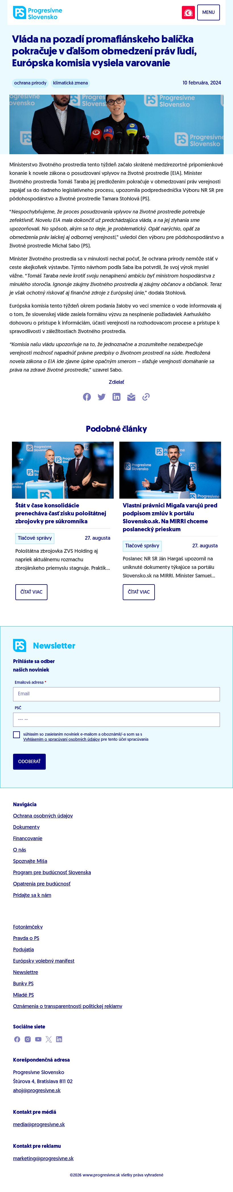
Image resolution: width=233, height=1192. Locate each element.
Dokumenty (26, 827)
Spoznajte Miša (30, 861)
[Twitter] (102, 397)
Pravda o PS (26, 938)
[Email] (131, 397)
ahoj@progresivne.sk (37, 1091)
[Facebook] (87, 397)
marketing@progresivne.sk (43, 1159)
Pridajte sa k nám (32, 895)
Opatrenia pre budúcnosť (41, 884)
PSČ (18, 708)
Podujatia (23, 950)
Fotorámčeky (28, 927)
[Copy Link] (146, 397)
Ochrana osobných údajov (43, 816)
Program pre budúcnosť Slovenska (52, 873)
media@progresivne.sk (39, 1125)
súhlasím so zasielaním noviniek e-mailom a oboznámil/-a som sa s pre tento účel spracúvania (85, 737)
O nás (19, 850)
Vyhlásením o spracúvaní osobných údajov (61, 740)
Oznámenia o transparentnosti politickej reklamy (67, 1006)
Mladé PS (23, 995)
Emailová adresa (30, 683)
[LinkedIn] (116, 397)
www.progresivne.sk (101, 1175)
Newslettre (25, 972)
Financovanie (27, 839)
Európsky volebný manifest (43, 961)
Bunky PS (23, 984)
